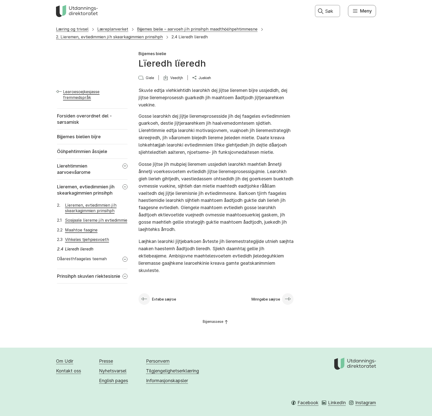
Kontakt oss (68, 370)
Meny (366, 11)
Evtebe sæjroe (164, 299)
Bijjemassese (213, 321)
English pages (113, 380)
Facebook (308, 402)
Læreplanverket (112, 29)
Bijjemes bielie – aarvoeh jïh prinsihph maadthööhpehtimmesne (197, 29)
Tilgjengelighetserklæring (172, 370)
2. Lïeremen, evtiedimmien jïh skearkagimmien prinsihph (109, 36)
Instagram (365, 402)
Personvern (158, 361)
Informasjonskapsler (167, 380)
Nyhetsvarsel (112, 370)
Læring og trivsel (72, 29)
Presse (106, 361)
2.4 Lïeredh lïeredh (190, 36)
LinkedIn (337, 402)
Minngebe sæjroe (266, 299)
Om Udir (64, 361)
